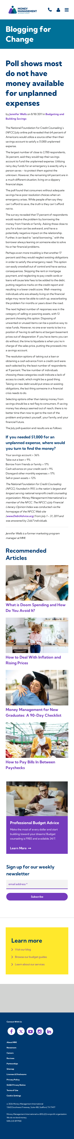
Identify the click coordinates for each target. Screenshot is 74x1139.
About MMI (12, 1042)
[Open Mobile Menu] (67, 10)
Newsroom (11, 1047)
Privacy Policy (13, 1079)
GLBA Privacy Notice (16, 1085)
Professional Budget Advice (34, 822)
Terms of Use (12, 1090)
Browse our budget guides (31, 957)
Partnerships (12, 1063)
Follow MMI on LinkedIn (49, 1031)
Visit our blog (23, 949)
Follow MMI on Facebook (11, 1031)
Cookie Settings (14, 1095)
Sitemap (10, 1069)
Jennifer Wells (18, 114)
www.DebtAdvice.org (19, 516)
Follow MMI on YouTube (30, 1031)
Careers (10, 1053)
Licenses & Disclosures (16, 1074)
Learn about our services (30, 964)
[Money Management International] (23, 10)
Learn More (18, 848)
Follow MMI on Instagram (40, 1031)
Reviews (10, 1058)
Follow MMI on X (21, 1031)
